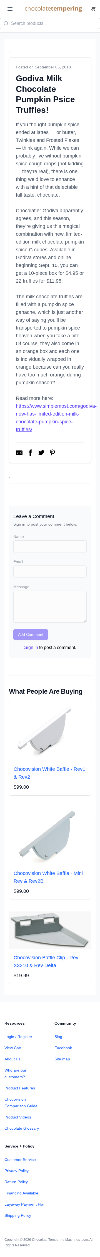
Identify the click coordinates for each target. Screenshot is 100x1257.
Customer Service (20, 1159)
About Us (12, 1059)
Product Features (19, 1088)
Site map (62, 1059)
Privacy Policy (16, 1170)
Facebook (63, 1048)
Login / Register (18, 1036)
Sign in (31, 647)
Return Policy (16, 1182)
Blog (58, 1036)
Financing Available (21, 1193)
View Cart (12, 1048)
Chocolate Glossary (21, 1128)
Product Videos (17, 1117)
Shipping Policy (17, 1215)
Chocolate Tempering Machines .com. (60, 1240)
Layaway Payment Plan (25, 1204)
